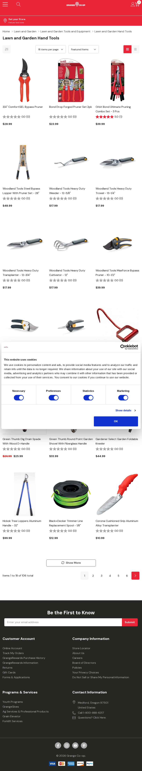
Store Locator (81, 648)
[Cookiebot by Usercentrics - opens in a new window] (123, 347)
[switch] (54, 397)
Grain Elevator (12, 716)
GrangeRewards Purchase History (24, 658)
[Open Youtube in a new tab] (75, 746)
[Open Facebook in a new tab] (58, 746)
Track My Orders (13, 653)
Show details (123, 410)
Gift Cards (9, 672)
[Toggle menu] (5, 4)
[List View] (135, 49)
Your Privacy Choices (85, 672)
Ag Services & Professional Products (26, 711)
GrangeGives (11, 706)
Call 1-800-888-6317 (91, 713)
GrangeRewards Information (20, 663)
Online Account (12, 648)
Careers (77, 658)
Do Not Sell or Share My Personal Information (100, 677)
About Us (78, 653)
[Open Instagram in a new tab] (67, 746)
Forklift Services (13, 721)
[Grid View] (127, 49)
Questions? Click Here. (92, 717)
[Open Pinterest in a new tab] (84, 746)
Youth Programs (13, 702)
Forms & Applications (16, 677)
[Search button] (18, 4)
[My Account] (133, 4)
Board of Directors (84, 663)
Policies (77, 667)
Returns (7, 667)
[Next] (135, 576)
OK (116, 421)
